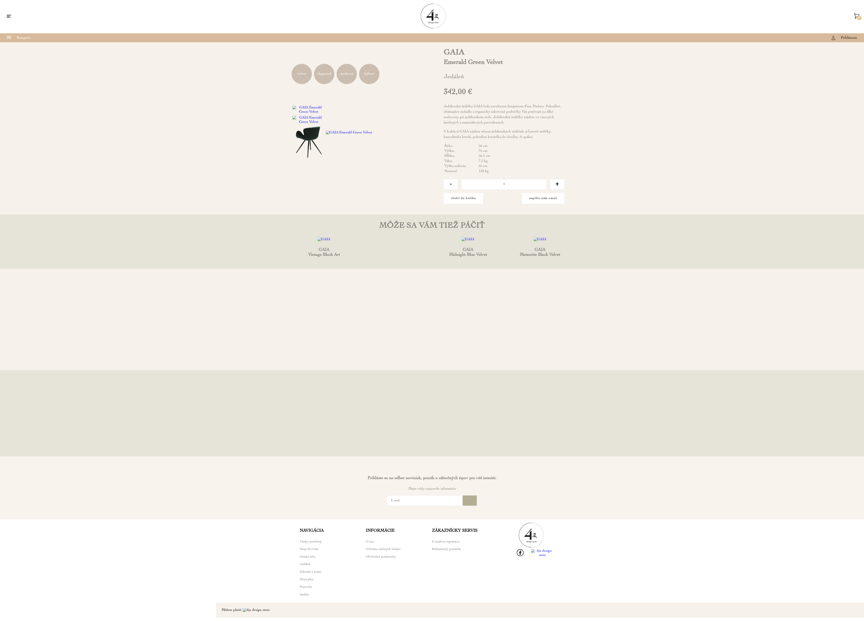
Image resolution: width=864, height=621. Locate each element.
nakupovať (324, 359)
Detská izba (307, 556)
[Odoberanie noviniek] (470, 500)
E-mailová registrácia (445, 541)
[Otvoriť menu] (9, 16)
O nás (370, 541)
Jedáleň (305, 564)
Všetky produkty (311, 541)
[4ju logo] (433, 27)
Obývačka (306, 579)
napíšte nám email (543, 198)
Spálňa (304, 594)
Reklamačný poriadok (446, 549)
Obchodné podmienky (381, 556)
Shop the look (309, 549)
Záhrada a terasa (310, 572)
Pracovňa (306, 587)
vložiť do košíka (463, 198)
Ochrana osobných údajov (383, 549)
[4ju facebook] (520, 555)
